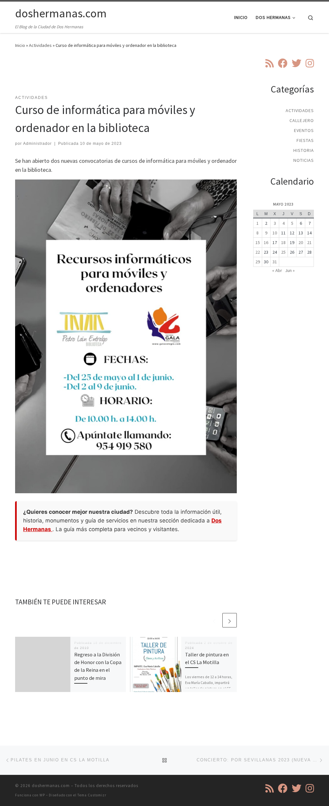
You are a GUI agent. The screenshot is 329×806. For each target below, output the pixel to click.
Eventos (304, 130)
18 (283, 242)
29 (257, 262)
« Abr (277, 270)
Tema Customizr (91, 795)
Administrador (37, 143)
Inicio (20, 45)
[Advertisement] (132, 75)
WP (42, 795)
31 (274, 262)
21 (309, 242)
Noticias (303, 160)
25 (283, 252)
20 (300, 242)
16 (266, 242)
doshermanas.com (51, 785)
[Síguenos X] (296, 63)
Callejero (301, 120)
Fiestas (305, 140)
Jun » (290, 270)
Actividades (40, 45)
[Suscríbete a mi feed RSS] (269, 63)
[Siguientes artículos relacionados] (229, 620)
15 (257, 242)
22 (257, 252)
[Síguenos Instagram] (310, 63)
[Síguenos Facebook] (283, 63)
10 (274, 233)
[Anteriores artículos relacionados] (214, 620)
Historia (303, 150)
